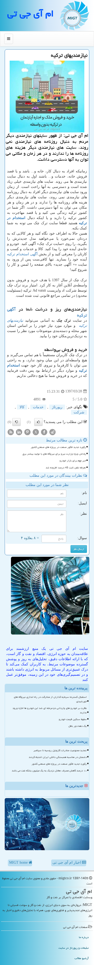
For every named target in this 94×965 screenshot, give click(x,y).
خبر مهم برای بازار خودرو (73, 460)
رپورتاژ (57, 407)
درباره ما (84, 937)
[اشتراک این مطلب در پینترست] (27, 432)
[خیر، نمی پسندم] (16, 422)
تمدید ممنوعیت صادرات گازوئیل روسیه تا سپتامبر (60, 750)
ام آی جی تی (30, 13)
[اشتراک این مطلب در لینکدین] (19, 432)
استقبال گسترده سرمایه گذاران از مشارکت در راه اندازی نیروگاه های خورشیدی (50, 699)
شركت (79, 412)
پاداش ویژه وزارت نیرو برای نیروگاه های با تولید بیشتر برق (54, 453)
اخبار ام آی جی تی (67, 862)
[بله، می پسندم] (38, 422)
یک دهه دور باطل (77, 726)
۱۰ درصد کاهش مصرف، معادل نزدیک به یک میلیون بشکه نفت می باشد (49, 770)
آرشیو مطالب (81, 958)
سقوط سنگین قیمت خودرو (73, 719)
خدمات (38, 407)
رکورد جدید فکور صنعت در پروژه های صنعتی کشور (58, 447)
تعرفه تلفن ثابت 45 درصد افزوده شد (66, 467)
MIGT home (19, 862)
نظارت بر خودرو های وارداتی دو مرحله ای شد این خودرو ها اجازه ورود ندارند (50, 710)
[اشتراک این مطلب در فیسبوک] (44, 432)
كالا (22, 407)
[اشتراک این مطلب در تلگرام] (52, 432)
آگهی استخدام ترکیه (22, 254)
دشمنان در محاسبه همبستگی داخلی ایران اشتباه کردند (58, 757)
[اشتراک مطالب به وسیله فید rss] (10, 432)
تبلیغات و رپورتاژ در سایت (73, 947)
